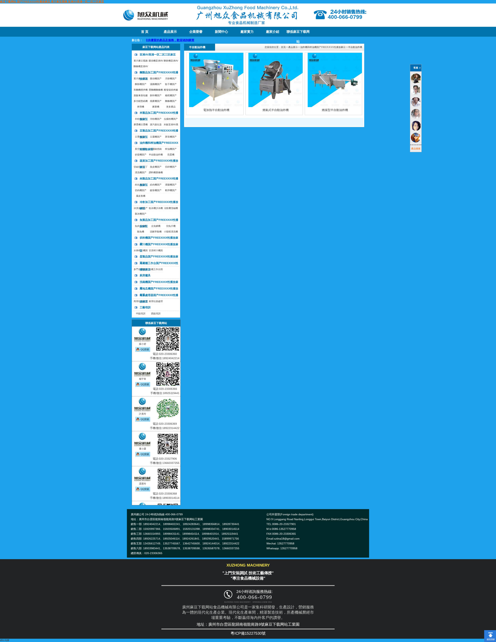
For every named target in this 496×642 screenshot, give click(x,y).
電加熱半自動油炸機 (216, 110)
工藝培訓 (145, 307)
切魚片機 (171, 226)
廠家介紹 (272, 32)
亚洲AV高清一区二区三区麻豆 (158, 54)
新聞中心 (221, 32)
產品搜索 (415, 148)
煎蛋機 (170, 154)
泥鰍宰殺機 (156, 231)
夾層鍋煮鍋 (156, 149)
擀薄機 (140, 106)
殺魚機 (140, 231)
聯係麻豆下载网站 (298, 33)
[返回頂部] (490, 631)
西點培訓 (155, 313)
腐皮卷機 (140, 196)
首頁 (283, 47)
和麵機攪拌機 (141, 89)
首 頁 (144, 32)
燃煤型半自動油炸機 (335, 110)
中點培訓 (140, 313)
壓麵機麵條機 (156, 89)
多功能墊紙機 (141, 101)
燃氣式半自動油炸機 (276, 110)
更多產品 (171, 106)
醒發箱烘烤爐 (171, 89)
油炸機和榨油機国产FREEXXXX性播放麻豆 (322, 47)
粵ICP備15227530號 (248, 633)
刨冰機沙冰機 (156, 208)
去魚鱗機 (155, 226)
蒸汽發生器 (156, 124)
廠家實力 (247, 32)
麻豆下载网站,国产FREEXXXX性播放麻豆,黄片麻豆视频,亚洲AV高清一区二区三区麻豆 (52, 1)
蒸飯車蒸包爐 (141, 95)
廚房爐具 (145, 275)
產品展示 (170, 32)
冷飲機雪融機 (171, 208)
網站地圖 (4, 640)
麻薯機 (155, 106)
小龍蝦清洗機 (171, 231)
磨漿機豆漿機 (141, 124)
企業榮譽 (195, 32)
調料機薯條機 (156, 172)
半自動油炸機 (156, 154)
